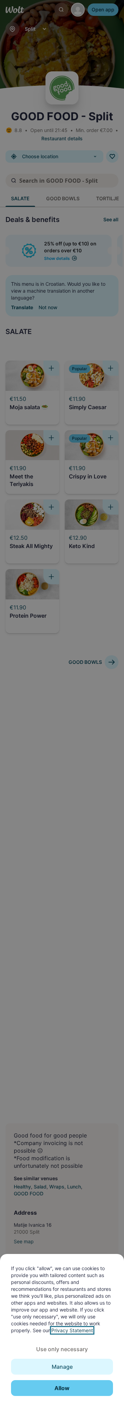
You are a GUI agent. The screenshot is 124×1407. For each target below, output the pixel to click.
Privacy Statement (72, 1330)
